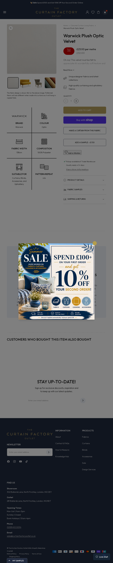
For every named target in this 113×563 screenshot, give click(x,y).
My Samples (18, 560)
